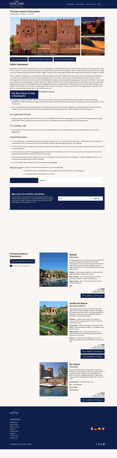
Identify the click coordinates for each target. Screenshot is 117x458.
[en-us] (103, 428)
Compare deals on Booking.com (22, 266)
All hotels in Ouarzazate (18, 59)
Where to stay (91, 4)
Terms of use (14, 436)
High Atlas (50, 68)
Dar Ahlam (15, 100)
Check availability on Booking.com (92, 296)
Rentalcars (54, 162)
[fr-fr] (91, 428)
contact (29, 174)
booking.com (16, 132)
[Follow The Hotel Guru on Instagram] (101, 444)
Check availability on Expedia (93, 356)
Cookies (12, 433)
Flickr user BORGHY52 (94, 54)
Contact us (13, 438)
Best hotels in (80, 4)
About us (13, 429)
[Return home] (17, 4)
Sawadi (70, 107)
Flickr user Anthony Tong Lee (47, 54)
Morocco (76, 80)
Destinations (71, 4)
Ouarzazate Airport (38, 152)
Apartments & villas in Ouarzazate (40, 59)
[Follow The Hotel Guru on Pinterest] (104, 444)
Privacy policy (14, 431)
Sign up (96, 198)
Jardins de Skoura (17, 118)
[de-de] (95, 428)
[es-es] (99, 428)
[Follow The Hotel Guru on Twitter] (97, 444)
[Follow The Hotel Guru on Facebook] (98, 444)
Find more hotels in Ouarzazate (65, 59)
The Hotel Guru (15, 419)
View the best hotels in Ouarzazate (22, 261)
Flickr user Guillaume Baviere (94, 34)
